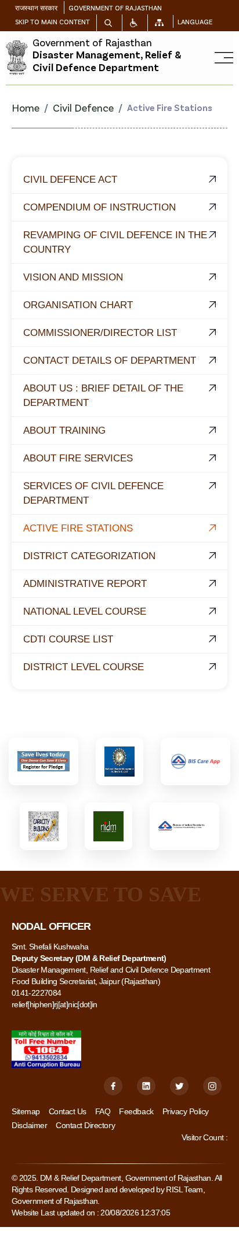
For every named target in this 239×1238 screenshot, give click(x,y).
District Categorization (89, 555)
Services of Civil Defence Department (93, 493)
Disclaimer (29, 1125)
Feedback (136, 1111)
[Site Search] (108, 23)
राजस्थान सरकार (36, 7)
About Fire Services (78, 458)
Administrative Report (85, 583)
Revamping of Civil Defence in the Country (115, 242)
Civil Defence (83, 107)
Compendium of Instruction (99, 207)
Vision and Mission (73, 277)
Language (195, 21)
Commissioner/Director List (100, 332)
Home (25, 107)
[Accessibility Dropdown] (133, 23)
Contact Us (67, 1111)
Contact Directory (85, 1125)
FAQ (103, 1111)
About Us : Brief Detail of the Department (103, 395)
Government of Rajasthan (115, 7)
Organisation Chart (78, 305)
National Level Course (84, 611)
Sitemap (26, 1111)
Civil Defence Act (70, 179)
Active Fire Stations (78, 528)
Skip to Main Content (52, 21)
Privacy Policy (185, 1111)
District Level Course (83, 667)
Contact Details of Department (109, 360)
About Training (64, 430)
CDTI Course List (68, 639)
